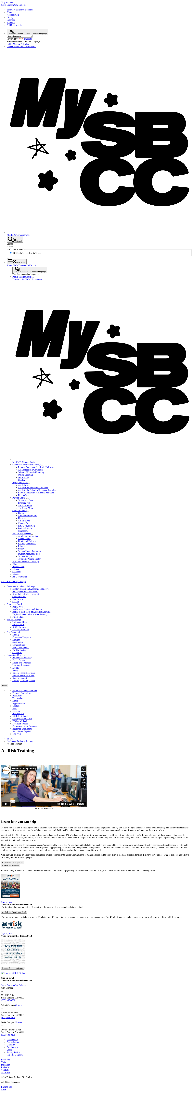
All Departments (14, 25)
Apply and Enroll (20, 482)
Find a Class (23, 495)
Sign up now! (7, 902)
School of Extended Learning (20, 9)
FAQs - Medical (19, 721)
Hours (15, 701)
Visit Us (32, 265)
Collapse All (18, 862)
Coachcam (23, 531)
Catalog (21, 480)
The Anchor (17, 698)
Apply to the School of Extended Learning (37, 490)
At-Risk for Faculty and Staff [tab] (14, 912)
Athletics (11, 22)
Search (10, 244)
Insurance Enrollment (22, 729)
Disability (11, 1044)
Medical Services (20, 723)
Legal (9, 1050)
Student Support (25, 556)
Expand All (6, 862)
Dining (21, 513)
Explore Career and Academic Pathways (36, 467)
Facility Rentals (25, 528)
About (9, 12)
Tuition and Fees (25, 500)
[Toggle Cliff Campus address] (2, 991)
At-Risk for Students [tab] (10, 865)
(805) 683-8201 (8, 1017)
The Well (16, 734)
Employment (12, 1047)
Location (16, 711)
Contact (15, 706)
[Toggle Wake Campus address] (2, 1025)
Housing (22, 518)
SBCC (10, 738)
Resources (17, 695)
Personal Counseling (21, 693)
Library (10, 17)
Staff (14, 708)
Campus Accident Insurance (24, 726)
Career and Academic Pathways (26, 464)
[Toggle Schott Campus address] (2, 1008)
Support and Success (21, 533)
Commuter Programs (27, 515)
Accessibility (12, 1039)
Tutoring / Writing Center (29, 559)
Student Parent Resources (29, 551)
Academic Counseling (28, 536)
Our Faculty (23, 477)
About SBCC (13, 265)
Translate (28, 39)
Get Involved (24, 520)
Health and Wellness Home (24, 690)
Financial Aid (24, 503)
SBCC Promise (25, 505)
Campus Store (24, 523)
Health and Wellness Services (20, 741)
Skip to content (8, 2)
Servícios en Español (21, 731)
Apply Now (23, 485)
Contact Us (24, 265)
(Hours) (18, 1005)
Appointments (18, 703)
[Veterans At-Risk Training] (14, 973)
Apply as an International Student (33, 487)
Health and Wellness (27, 541)
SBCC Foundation (26, 526)
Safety (21, 548)
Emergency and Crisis (22, 718)
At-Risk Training (20, 716)
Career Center (24, 538)
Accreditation (13, 15)
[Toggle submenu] (42, 465)
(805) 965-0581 (8, 1000)
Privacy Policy (13, 1052)
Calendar (11, 20)
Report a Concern (15, 1055)
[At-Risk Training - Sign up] (10, 897)
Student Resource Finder (29, 554)
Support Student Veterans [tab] (12, 968)
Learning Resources (27, 543)
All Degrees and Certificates (30, 470)
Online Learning (25, 475)
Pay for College (19, 498)
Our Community (19, 510)
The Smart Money (26, 508)
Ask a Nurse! (18, 713)
